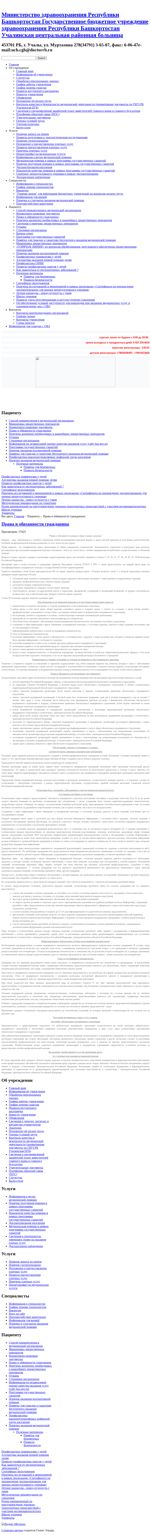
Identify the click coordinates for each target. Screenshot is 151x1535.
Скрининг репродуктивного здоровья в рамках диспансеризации (57, 173)
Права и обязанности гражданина (37, 216)
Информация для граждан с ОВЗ (29, 326)
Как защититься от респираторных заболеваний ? (47, 269)
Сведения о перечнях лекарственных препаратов (47, 223)
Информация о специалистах (34, 183)
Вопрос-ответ (24, 233)
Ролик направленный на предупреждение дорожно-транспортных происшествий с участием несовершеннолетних (73, 506)
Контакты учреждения (30, 319)
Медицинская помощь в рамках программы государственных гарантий (61, 160)
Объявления (23, 97)
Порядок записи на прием (32, 134)
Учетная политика (27, 124)
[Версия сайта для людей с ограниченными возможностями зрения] (11, 4)
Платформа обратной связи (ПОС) (37, 114)
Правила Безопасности (38, 279)
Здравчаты (8, 513)
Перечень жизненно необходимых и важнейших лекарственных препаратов (64, 220)
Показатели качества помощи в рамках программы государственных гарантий (65, 170)
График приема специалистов (35, 187)
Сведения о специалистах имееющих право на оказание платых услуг (27, 1239)
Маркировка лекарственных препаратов (41, 243)
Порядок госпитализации (32, 140)
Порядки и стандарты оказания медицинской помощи (50, 200)
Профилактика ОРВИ (30, 263)
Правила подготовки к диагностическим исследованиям (51, 137)
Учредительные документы (33, 117)
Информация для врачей (31, 197)
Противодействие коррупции (34, 203)
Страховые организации (31, 230)
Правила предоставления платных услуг (41, 147)
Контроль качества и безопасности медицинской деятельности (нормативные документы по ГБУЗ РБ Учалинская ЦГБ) (26, 1144)
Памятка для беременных (39, 276)
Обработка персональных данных (37, 81)
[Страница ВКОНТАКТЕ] (17, 4)
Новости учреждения (29, 94)
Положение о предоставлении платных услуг (44, 144)
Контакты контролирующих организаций (42, 313)
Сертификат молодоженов (32, 283)
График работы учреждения (33, 84)
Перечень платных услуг (32, 150)
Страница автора (12, 1530)
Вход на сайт (17, 1313)
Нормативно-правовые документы (38, 213)
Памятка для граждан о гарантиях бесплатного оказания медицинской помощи (66, 240)
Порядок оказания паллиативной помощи (42, 253)
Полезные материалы (29, 273)
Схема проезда (25, 322)
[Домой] (4, 4)
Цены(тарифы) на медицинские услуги (41, 154)
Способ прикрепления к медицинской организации (48, 210)
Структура (22, 77)
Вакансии (22, 190)
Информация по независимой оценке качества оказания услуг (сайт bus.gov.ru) (58, 443)
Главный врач (25, 71)
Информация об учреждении (34, 74)
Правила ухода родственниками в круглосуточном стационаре (55, 299)
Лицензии (15, 1127)
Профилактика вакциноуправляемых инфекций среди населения (50, 457)
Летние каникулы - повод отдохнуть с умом (43, 293)
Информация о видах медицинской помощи (44, 157)
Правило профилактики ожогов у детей (41, 266)
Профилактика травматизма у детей (38, 256)
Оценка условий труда (30, 120)
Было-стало (23, 127)
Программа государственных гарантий (40, 236)
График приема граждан (31, 87)
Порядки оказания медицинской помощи (35, 460)
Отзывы (21, 226)
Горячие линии (25, 316)
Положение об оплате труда (33, 101)
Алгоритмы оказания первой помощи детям (44, 260)
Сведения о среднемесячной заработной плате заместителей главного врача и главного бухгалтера (78, 110)
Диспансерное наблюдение (33, 177)
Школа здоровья (26, 296)
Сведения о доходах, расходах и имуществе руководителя (29, 1123)
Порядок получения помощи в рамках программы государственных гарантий (65, 163)
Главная (14, 64)
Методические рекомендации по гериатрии (28, 503)
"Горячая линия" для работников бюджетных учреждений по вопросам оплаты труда (69, 193)
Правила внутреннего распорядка (37, 91)
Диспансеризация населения (34, 167)
